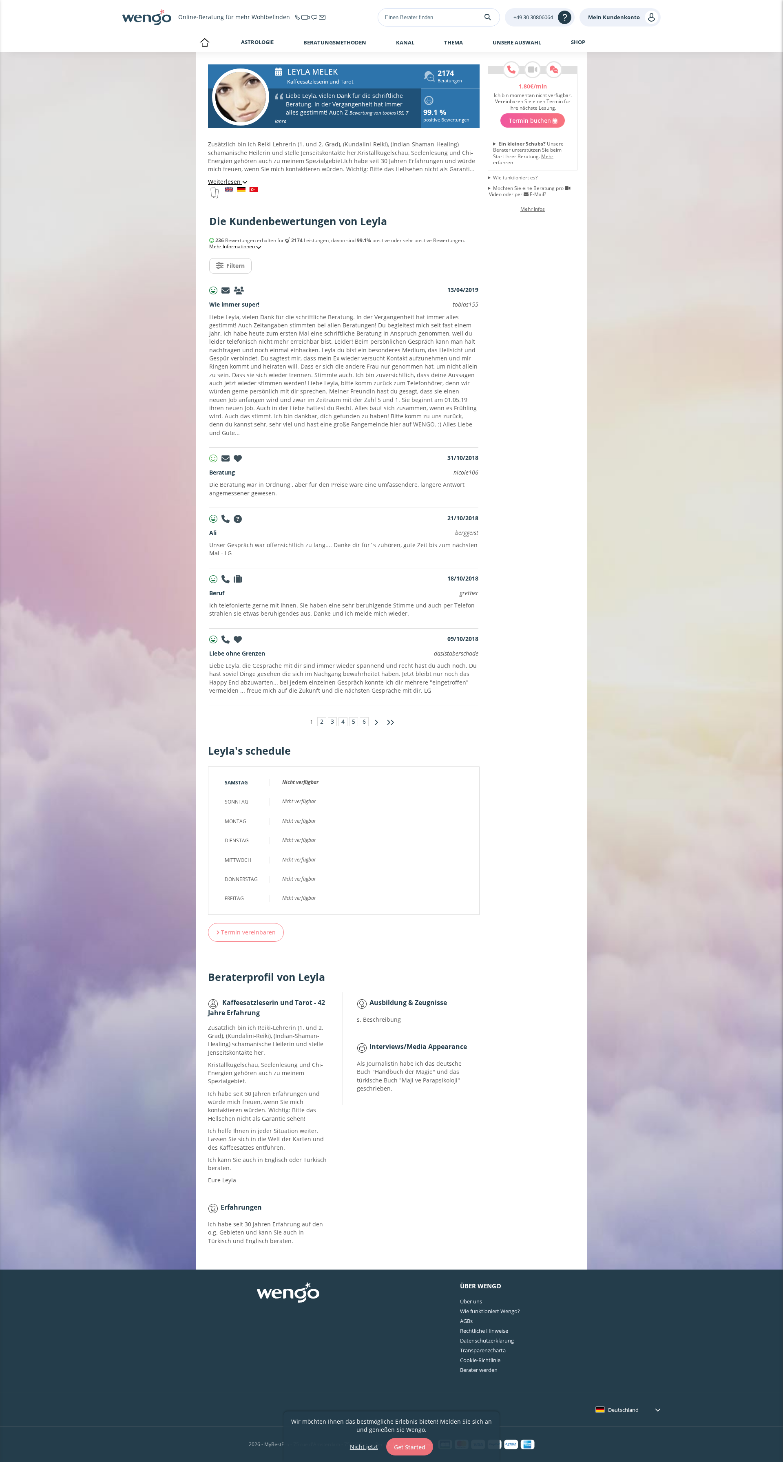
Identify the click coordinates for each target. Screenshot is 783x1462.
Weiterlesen (225, 182)
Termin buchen (531, 120)
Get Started (409, 1447)
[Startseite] (146, 17)
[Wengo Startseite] (288, 1293)
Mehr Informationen (232, 246)
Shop (578, 42)
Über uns (471, 1301)
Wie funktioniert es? (515, 177)
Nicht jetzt (364, 1447)
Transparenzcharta (483, 1350)
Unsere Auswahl (517, 42)
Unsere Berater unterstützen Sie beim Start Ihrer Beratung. (528, 153)
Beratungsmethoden (334, 42)
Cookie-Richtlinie (480, 1360)
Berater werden (479, 1370)
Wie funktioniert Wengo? (490, 1311)
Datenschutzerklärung (487, 1340)
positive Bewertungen (446, 116)
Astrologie (257, 42)
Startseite (204, 43)
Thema (453, 42)
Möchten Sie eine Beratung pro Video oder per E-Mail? (526, 191)
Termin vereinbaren (247, 932)
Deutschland (623, 1409)
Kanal (405, 42)
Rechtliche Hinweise (484, 1330)
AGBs (466, 1321)
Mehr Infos (532, 209)
